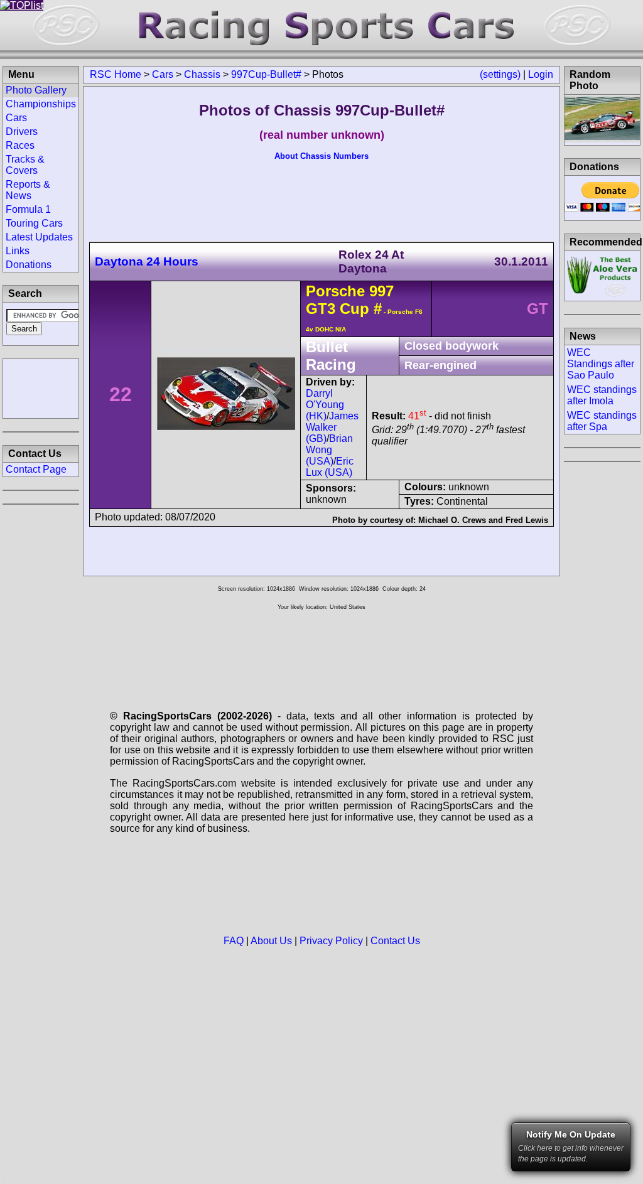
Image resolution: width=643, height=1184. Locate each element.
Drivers (22, 131)
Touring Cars (34, 223)
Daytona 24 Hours (146, 261)
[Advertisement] (40, 387)
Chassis (202, 74)
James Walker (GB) (332, 427)
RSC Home (115, 74)
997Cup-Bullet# (266, 74)
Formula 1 (28, 209)
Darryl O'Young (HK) (325, 404)
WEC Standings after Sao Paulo (600, 363)
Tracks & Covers (25, 165)
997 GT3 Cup (350, 300)
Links (18, 250)
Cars (162, 74)
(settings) (500, 74)
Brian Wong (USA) (329, 449)
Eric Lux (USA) (330, 467)
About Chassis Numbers (321, 156)
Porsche (335, 291)
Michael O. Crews (452, 520)
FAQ (234, 940)
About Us (271, 940)
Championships (41, 104)
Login (540, 74)
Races (20, 145)
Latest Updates (39, 237)
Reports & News (28, 190)
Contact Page (36, 469)
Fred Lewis (526, 520)
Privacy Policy (331, 940)
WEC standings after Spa (602, 421)
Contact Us (395, 940)
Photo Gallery (36, 90)
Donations (28, 264)
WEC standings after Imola (602, 395)
